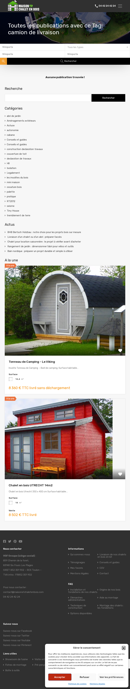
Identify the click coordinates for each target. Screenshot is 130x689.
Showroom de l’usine (16, 659)
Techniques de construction (77, 606)
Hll (8, 163)
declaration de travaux (19, 158)
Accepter (59, 677)
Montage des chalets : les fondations (111, 606)
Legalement (13, 172)
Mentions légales (97, 684)
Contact (104, 573)
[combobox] (97, 47)
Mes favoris (76, 568)
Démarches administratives (76, 598)
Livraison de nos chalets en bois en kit (112, 555)
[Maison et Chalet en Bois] (27, 9)
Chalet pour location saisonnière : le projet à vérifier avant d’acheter (44, 241)
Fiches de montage (15, 664)
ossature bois (14, 187)
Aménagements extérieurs (21, 120)
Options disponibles (81, 613)
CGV (102, 568)
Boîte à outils (12, 670)
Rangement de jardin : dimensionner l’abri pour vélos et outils (40, 246)
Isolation (11, 168)
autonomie (13, 130)
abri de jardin (14, 116)
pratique (11, 196)
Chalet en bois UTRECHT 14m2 (31, 485)
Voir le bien (65, 337)
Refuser (84, 677)
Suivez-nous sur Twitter (16, 635)
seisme (10, 206)
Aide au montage (109, 597)
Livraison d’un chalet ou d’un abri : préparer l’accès (34, 237)
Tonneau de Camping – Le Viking (32, 362)
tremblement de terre (18, 215)
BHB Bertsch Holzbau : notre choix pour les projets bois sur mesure (44, 232)
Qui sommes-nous (80, 554)
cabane (11, 135)
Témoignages (77, 562)
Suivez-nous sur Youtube (16, 640)
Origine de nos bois (110, 589)
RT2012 (11, 201)
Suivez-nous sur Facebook (17, 630)
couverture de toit (17, 153)
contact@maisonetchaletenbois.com (23, 592)
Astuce (11, 125)
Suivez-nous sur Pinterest (17, 645)
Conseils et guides (17, 139)
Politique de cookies (77, 684)
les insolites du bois (17, 177)
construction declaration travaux (25, 149)
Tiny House (13, 210)
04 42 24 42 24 (107, 6)
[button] (123, 647)
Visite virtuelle (42, 659)
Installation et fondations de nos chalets (82, 591)
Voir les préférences (112, 677)
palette (11, 191)
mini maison (13, 182)
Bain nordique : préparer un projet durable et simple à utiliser (40, 251)
